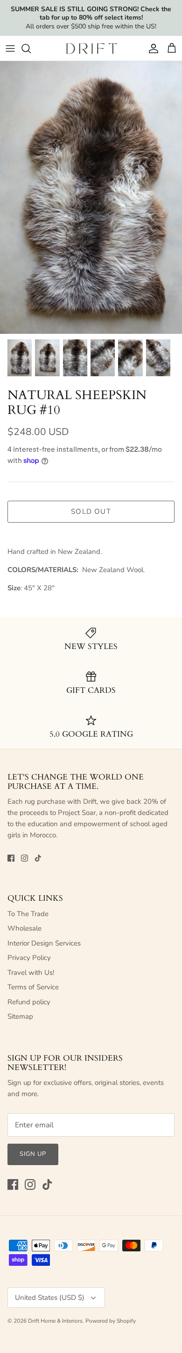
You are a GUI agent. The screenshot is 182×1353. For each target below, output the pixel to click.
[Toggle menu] (10, 48)
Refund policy (28, 1002)
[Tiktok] (38, 858)
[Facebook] (10, 858)
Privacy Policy (29, 957)
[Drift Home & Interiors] (91, 48)
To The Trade (28, 913)
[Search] (31, 48)
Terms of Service (33, 987)
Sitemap (20, 1016)
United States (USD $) (49, 1297)
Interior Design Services (44, 943)
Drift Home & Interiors (55, 1321)
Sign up (33, 1154)
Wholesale (24, 928)
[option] (91, 197)
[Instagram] (24, 858)
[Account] (151, 48)
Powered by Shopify (110, 1321)
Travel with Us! (30, 972)
